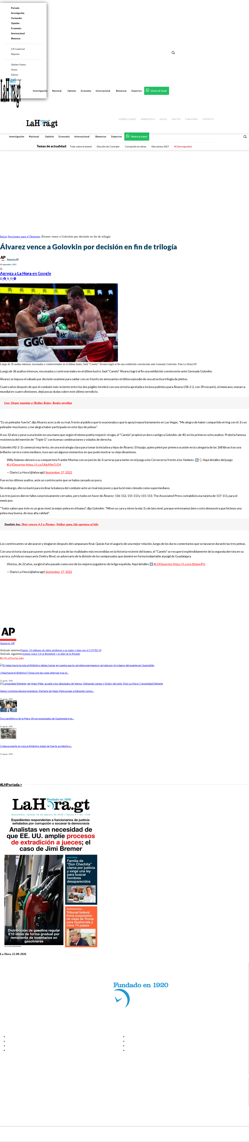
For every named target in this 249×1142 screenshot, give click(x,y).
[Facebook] (5, 1086)
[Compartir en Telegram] (15, 278)
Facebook (15, 1085)
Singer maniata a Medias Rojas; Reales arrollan (41, 403)
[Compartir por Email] (12, 278)
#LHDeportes (16, 464)
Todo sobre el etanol (81, 146)
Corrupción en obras (135, 146)
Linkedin (15, 1094)
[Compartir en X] (8, 278)
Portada (15, 8)
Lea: (7, 403)
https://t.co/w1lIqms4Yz (189, 564)
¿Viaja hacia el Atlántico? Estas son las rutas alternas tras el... (34, 672)
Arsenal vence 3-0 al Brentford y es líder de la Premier (51, 653)
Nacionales (16, 18)
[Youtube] (5, 1103)
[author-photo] (8, 640)
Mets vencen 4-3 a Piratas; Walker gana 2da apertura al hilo (51, 524)
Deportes (34, 236)
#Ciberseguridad (183, 146)
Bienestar (15, 38)
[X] (5, 1099)
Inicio (3, 236)
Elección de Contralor (108, 146)
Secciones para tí (18, 236)
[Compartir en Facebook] (5, 278)
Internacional (18, 33)
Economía (16, 28)
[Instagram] (5, 1090)
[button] (245, 136)
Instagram (16, 1090)
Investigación (17, 13)
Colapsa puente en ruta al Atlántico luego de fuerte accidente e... (36, 746)
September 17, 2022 (58, 472)
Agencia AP (13, 259)
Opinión (15, 23)
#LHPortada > (11, 785)
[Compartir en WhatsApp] (1, 278)
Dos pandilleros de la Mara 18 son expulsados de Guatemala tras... (37, 718)
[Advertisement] (101, 601)
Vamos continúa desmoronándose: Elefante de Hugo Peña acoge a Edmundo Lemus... (47, 691)
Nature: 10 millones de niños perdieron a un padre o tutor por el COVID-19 (60, 650)
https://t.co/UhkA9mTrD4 (43, 464)
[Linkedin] (5, 1094)
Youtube (15, 1103)
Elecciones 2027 (160, 146)
